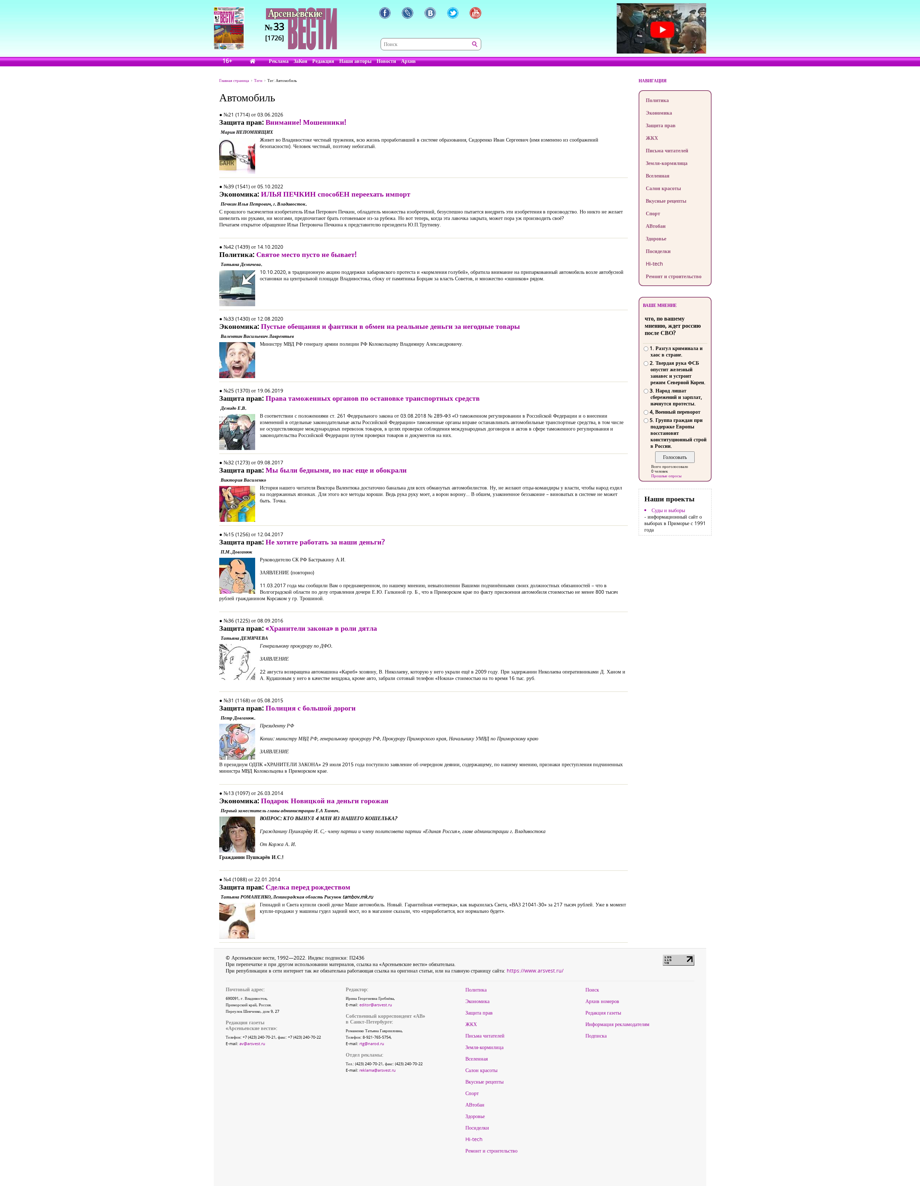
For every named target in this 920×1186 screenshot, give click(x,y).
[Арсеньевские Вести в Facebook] (385, 13)
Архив (408, 61)
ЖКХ (652, 137)
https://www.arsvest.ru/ (535, 970)
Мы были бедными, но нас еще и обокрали (336, 470)
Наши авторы (355, 61)
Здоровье (656, 238)
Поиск (592, 990)
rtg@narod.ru (371, 1043)
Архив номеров (602, 1001)
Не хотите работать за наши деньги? (325, 542)
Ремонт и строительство (674, 276)
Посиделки (658, 251)
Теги (258, 80)
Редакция (323, 61)
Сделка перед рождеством (308, 887)
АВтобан (656, 225)
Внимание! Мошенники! (306, 122)
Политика (657, 100)
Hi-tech (654, 263)
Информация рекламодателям (617, 1024)
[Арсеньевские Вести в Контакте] (430, 13)
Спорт (653, 213)
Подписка (596, 1036)
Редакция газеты (603, 1013)
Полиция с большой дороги (311, 708)
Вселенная (658, 175)
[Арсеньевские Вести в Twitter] (453, 13)
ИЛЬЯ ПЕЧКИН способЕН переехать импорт (335, 194)
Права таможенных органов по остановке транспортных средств (373, 398)
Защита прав (661, 125)
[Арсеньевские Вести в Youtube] (475, 13)
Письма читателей (667, 150)
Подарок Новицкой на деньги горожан (324, 800)
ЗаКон (300, 61)
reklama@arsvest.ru (377, 1070)
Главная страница (234, 80)
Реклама (279, 61)
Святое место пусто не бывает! (306, 254)
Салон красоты (663, 188)
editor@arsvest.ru (375, 1004)
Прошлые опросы (666, 475)
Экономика (659, 112)
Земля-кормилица (666, 163)
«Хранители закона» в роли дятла (321, 628)
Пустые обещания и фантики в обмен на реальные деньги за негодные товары (390, 326)
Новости (386, 61)
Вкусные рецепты (666, 200)
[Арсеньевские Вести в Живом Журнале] (407, 13)
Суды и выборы (668, 510)
